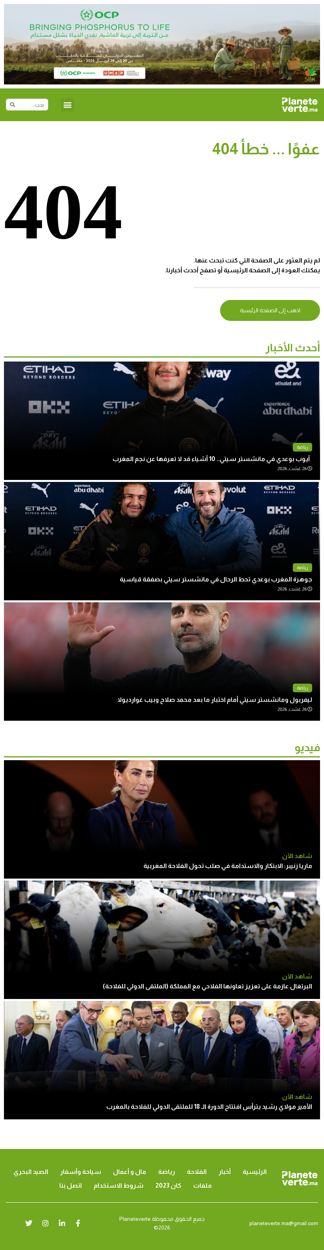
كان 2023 (168, 1185)
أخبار (225, 1171)
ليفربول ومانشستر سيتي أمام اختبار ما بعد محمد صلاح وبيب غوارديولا (214, 699)
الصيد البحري (30, 1171)
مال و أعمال (129, 1171)
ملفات (202, 1185)
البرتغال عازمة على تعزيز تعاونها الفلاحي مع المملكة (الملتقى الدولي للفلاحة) (207, 986)
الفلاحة (197, 1171)
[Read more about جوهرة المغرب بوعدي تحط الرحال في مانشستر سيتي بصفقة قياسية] (162, 541)
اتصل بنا (70, 1185)
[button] (67, 104)
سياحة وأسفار (80, 1171)
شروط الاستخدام (118, 1185)
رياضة (302, 447)
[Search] (12, 104)
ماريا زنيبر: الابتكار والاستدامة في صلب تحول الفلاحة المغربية (227, 865)
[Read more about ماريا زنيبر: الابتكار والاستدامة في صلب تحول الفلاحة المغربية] (162, 819)
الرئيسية (255, 1171)
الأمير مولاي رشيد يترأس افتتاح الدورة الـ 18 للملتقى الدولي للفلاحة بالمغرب (209, 1106)
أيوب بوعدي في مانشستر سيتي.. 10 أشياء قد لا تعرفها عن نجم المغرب (212, 458)
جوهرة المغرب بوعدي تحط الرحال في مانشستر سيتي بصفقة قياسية (216, 579)
